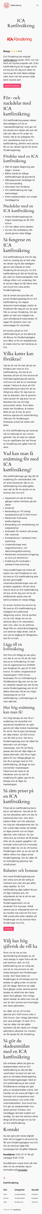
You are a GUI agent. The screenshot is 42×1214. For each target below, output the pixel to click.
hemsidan (22, 1170)
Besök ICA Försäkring (12, 86)
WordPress (17, 1209)
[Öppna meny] (37, 5)
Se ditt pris (8, 929)
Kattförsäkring (16, 5)
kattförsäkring (10, 60)
